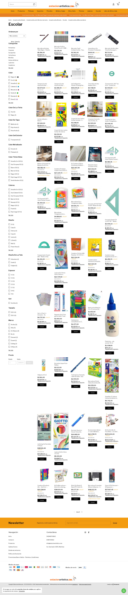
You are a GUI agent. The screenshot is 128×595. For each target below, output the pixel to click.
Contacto (11, 540)
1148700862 (50, 540)
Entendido (22, 591)
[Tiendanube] (113, 584)
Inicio (12, 11)
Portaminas (11, 47)
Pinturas (31, 11)
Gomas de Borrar (13, 60)
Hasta (18, 359)
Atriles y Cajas (60, 11)
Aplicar (29, 362)
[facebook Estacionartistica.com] (89, 532)
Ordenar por (13, 32)
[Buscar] (34, 4)
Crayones (11, 50)
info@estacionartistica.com (54, 543)
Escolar (98, 11)
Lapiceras (11, 62)
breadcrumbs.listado (19, 20)
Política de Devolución (14, 554)
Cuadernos (11, 65)
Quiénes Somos (12, 547)
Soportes (40, 11)
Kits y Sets (72, 11)
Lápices (90, 11)
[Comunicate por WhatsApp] (124, 591)
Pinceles (49, 11)
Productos (21, 11)
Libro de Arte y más (110, 11)
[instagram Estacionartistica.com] (85, 532)
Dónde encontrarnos (14, 550)
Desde (10, 359)
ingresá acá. (75, 584)
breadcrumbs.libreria (55, 20)
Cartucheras (12, 55)
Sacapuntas (11, 52)
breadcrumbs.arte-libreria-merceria (37, 20)
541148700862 (51, 536)
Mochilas (11, 57)
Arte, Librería (15, 42)
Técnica (81, 11)
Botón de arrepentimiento (85, 584)
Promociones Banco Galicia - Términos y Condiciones (23, 557)
